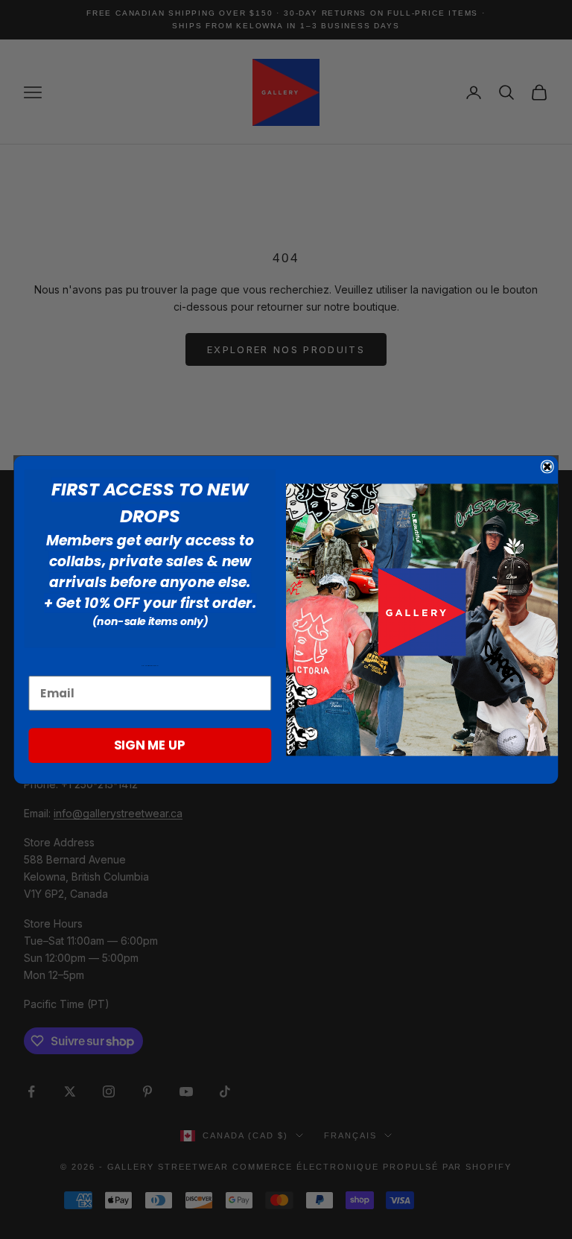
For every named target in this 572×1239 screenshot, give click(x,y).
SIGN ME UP (149, 744)
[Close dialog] (547, 466)
